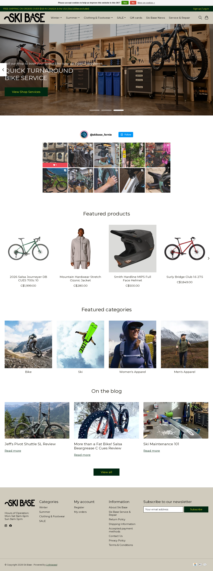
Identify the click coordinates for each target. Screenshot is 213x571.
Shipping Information (122, 524)
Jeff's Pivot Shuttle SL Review (30, 444)
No (133, 3)
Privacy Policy (117, 540)
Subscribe (196, 509)
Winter (43, 507)
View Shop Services (26, 92)
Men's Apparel (184, 372)
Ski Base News (155, 17)
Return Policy (117, 519)
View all (106, 472)
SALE (42, 521)
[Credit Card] (195, 564)
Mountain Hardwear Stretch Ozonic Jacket (80, 278)
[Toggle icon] (200, 18)
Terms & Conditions (121, 545)
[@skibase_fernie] (84, 134)
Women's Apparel (132, 372)
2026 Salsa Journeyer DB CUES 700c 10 (28, 278)
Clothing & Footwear (52, 516)
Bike (28, 372)
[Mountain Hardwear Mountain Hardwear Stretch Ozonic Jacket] (80, 248)
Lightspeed (51, 565)
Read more (13, 450)
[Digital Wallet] (203, 564)
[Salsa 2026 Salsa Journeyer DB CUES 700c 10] (28, 248)
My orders (80, 511)
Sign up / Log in (201, 8)
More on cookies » (146, 3)
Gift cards (136, 17)
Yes (125, 3)
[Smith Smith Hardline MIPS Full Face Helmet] (132, 248)
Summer (44, 511)
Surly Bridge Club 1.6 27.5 (184, 277)
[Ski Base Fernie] (24, 18)
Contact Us (115, 536)
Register (79, 507)
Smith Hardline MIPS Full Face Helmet (132, 278)
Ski (80, 372)
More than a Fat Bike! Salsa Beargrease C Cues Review (98, 446)
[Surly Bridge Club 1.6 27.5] (185, 248)
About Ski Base (118, 507)
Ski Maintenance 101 (161, 444)
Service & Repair (179, 17)
